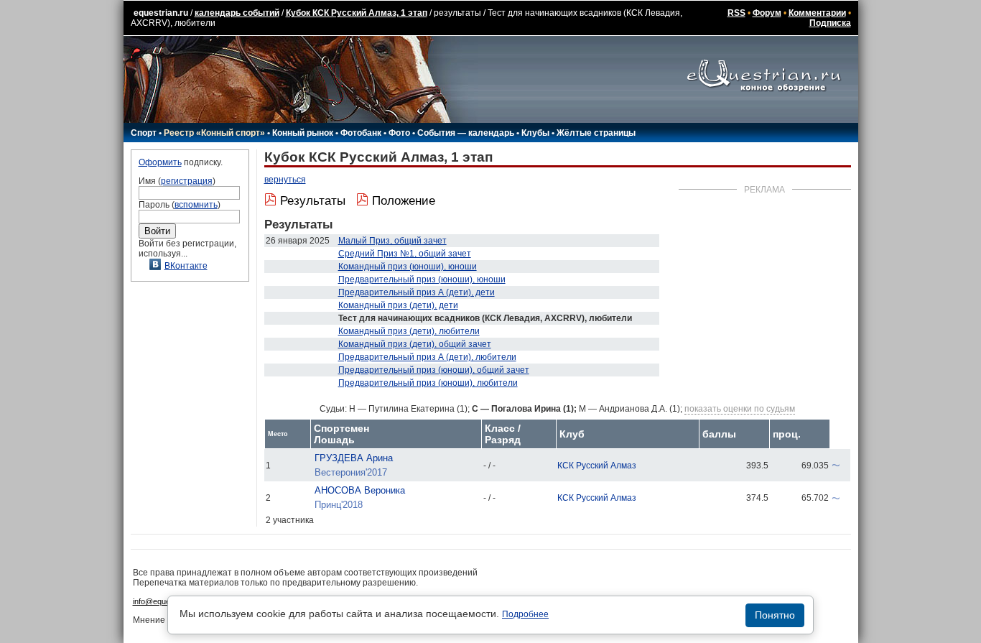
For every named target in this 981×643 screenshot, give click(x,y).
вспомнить (196, 205)
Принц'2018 (339, 504)
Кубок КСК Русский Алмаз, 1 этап (356, 13)
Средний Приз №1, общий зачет (404, 254)
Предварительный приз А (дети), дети (416, 292)
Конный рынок (302, 133)
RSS (736, 13)
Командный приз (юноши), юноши (407, 267)
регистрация (187, 181)
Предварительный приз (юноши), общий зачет (433, 370)
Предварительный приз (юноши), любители (428, 383)
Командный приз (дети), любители (409, 331)
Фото (399, 133)
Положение (403, 201)
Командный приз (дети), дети (398, 305)
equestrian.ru (161, 13)
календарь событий (237, 13)
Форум (767, 13)
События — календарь (465, 133)
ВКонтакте (186, 266)
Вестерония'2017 (351, 472)
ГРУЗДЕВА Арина (354, 458)
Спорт (144, 133)
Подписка (830, 23)
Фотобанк (360, 133)
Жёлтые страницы (596, 133)
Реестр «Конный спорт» (214, 133)
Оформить (160, 162)
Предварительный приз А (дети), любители (427, 357)
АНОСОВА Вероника (360, 490)
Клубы (535, 133)
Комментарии (817, 13)
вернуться (285, 180)
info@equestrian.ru (166, 601)
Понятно (775, 615)
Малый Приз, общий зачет (392, 241)
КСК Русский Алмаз (596, 466)
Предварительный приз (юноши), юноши (422, 279)
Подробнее (525, 614)
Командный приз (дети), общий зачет (414, 344)
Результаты (312, 201)
